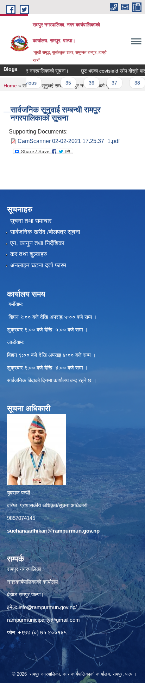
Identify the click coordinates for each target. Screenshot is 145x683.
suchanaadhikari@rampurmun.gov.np (53, 531)
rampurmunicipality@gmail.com (43, 620)
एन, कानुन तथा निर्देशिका (37, 243)
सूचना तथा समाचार (30, 221)
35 (60, 83)
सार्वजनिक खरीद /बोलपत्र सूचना (45, 232)
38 (129, 83)
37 (106, 83)
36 (83, 83)
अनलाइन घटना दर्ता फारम (38, 265)
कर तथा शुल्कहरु (28, 254)
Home (10, 85)
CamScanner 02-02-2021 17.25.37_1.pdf (69, 141)
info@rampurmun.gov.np (47, 607)
